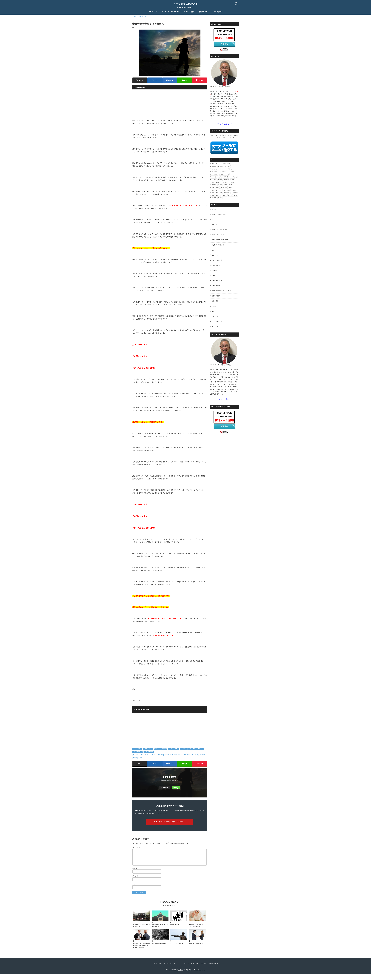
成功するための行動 (161, 748)
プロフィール (153, 12)
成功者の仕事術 (138, 751)
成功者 (203, 754)
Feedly (175, 788)
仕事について (148, 748)
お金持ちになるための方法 (218, 214)
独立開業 (227, 192)
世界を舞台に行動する (217, 245)
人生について (138, 748)
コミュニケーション (225, 166)
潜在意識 (219, 192)
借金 (233, 179)
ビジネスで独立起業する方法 (219, 240)
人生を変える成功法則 (185, 4)
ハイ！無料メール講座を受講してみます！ (169, 822)
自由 (225, 195)
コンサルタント (216, 169)
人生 (155, 754)
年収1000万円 (215, 187)
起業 (236, 195)
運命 (221, 198)
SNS (213, 164)
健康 (218, 182)
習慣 (135, 757)
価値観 (161, 754)
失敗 (221, 184)
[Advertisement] (169, 104)
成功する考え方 (174, 748)
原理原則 (168, 754)
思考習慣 (224, 187)
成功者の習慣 (149, 751)
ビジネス (136, 754)
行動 (141, 757)
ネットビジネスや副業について (219, 229)
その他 (212, 219)
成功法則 (184, 748)
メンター (233, 171)
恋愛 (231, 187)
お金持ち (214, 166)
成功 (213, 190)
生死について (214, 316)
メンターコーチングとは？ (170, 12)
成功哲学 (187, 754)
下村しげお (228, 177)
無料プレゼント (204, 12)
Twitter (165, 788)
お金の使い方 (226, 164)
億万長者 (225, 182)
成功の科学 (213, 270)
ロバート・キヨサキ (217, 177)
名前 (134, 868)
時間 (213, 192)
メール (135, 876)
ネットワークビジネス (217, 234)
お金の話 (213, 209)
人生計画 (214, 179)
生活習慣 (235, 192)
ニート (234, 169)
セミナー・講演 (189, 12)
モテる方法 (214, 174)
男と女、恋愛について (217, 321)
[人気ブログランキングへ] (224, 49)
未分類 (212, 311)
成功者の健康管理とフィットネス (220, 291)
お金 (218, 164)
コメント (136, 848)
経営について (214, 326)
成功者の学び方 (215, 296)
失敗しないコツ (178, 754)
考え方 (219, 195)
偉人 (213, 182)
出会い (232, 182)
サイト (134, 884)
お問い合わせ (218, 12)
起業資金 (214, 198)
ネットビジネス (216, 171)
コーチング (226, 169)
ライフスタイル (146, 754)
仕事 (221, 179)
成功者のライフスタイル (197, 748)
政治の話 (213, 306)
